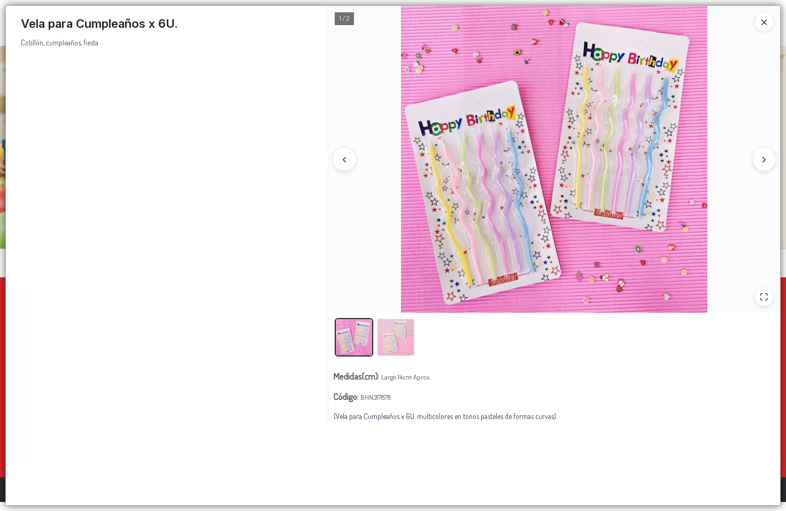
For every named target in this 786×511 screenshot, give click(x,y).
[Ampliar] (764, 296)
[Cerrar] (764, 22)
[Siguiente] (764, 159)
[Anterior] (344, 159)
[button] (354, 337)
